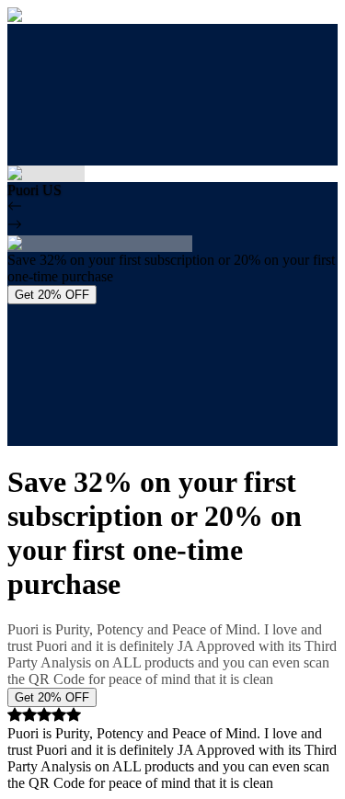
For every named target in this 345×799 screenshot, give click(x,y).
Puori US (34, 190)
